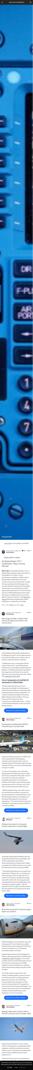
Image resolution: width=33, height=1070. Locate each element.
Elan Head (9, 820)
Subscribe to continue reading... (16, 710)
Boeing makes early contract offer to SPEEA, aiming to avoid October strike (16, 1012)
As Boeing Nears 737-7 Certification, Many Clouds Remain (13, 563)
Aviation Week (8, 557)
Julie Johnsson (10, 720)
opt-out (29, 1064)
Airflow (17, 557)
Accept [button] (16, 1067)
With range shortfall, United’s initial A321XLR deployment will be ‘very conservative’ (15, 621)
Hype (22, 605)
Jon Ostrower (10, 552)
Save (24, 550)
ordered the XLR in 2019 (12, 676)
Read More (22, 1067)
